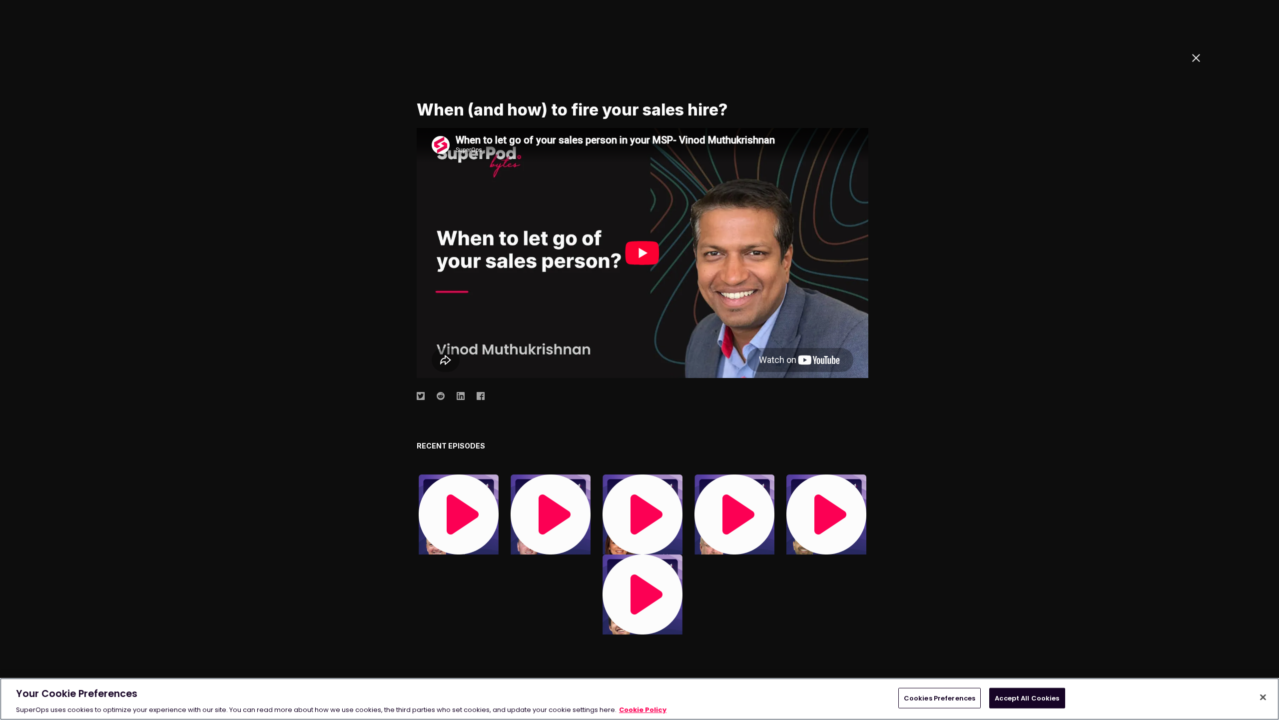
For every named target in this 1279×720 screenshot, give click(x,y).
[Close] (1263, 697)
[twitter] (421, 396)
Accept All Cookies (1027, 697)
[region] (639, 699)
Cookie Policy (642, 709)
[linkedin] (461, 396)
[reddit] (441, 396)
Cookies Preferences (939, 697)
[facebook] (481, 396)
